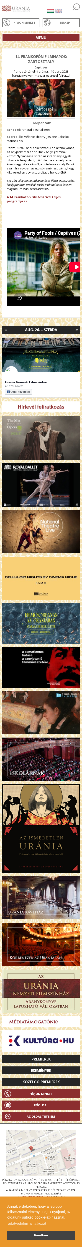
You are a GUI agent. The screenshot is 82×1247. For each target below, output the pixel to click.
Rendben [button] (41, 1235)
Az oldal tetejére (41, 1116)
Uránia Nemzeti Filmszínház (26, 382)
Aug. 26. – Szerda (41, 329)
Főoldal (41, 1105)
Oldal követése (20, 391)
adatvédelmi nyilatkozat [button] (27, 1223)
